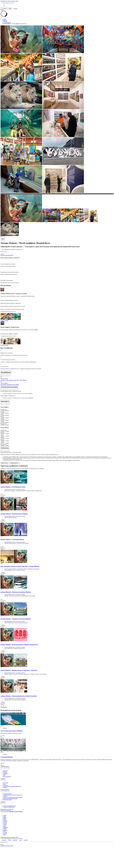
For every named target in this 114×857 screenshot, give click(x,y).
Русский (5, 832)
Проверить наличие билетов (7, 255)
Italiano (4, 826)
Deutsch (5, 820)
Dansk (4, 819)
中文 (4, 834)
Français (5, 823)
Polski (4, 831)
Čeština (4, 817)
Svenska (5, 833)
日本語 (4, 828)
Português (5, 830)
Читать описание (4, 320)
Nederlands (5, 827)
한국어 (4, 825)
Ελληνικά (5, 821)
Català (4, 816)
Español (5, 822)
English (4, 815)
